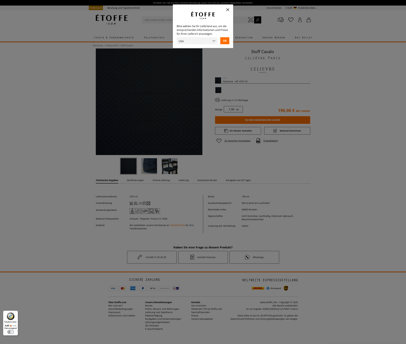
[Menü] (16, 313)
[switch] (10, 332)
